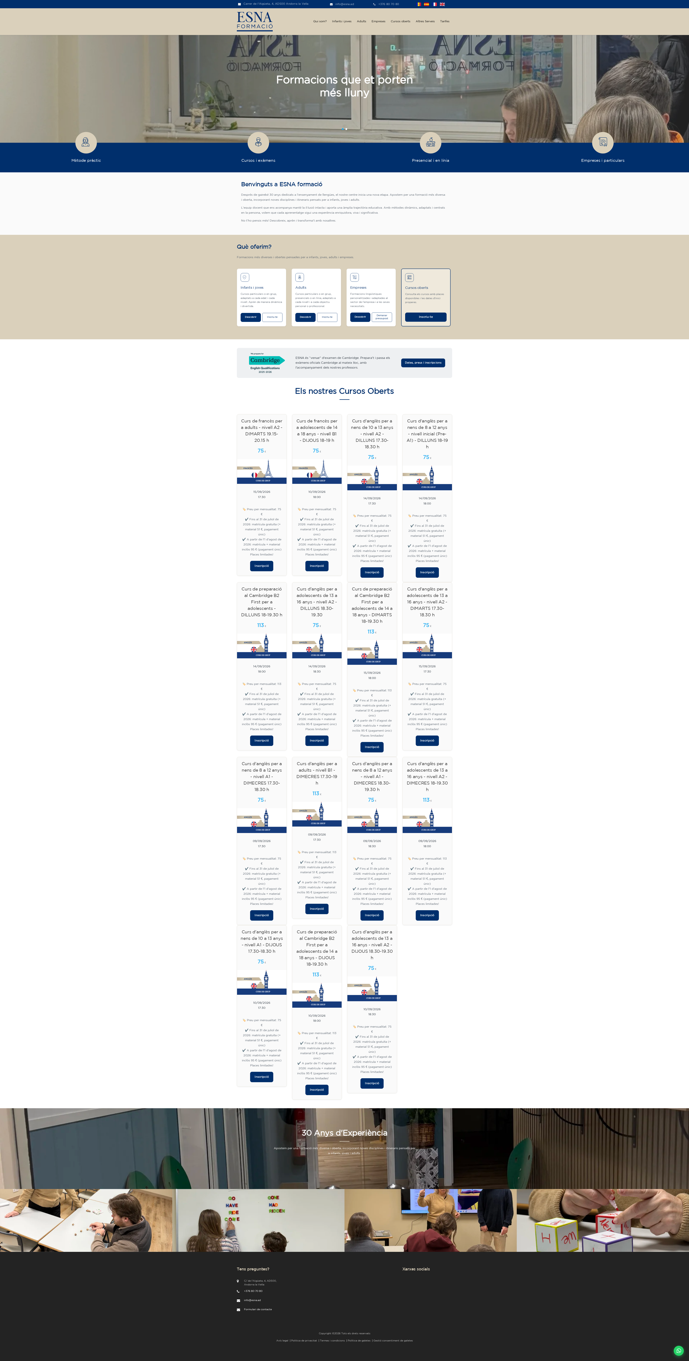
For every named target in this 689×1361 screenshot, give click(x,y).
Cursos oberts (400, 21)
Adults (361, 21)
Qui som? (320, 21)
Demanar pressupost (382, 317)
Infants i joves (341, 21)
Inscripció (262, 566)
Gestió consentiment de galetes (393, 1341)
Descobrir (250, 317)
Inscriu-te (272, 317)
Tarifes (444, 21)
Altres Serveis (425, 21)
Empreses (378, 21)
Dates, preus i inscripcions (423, 363)
